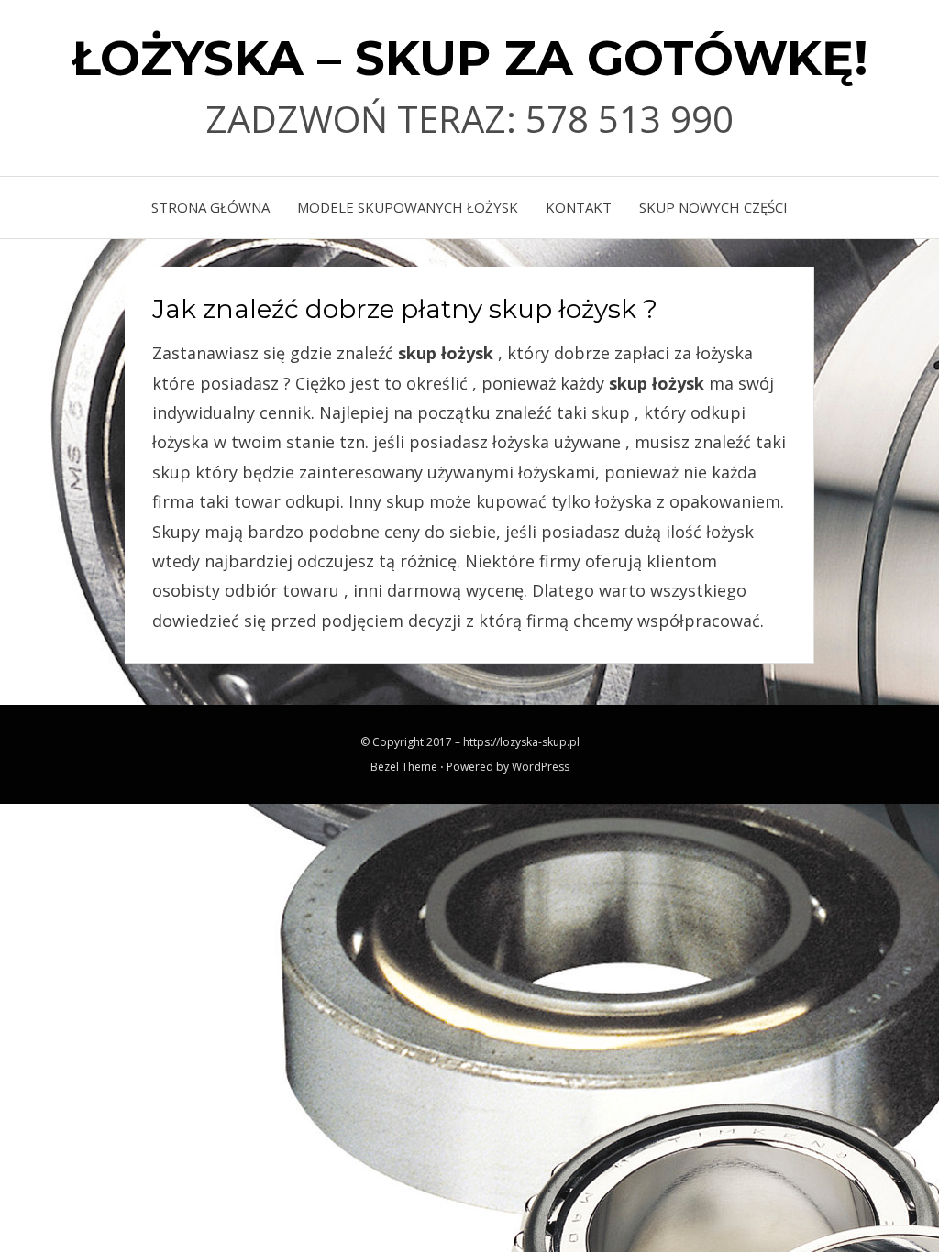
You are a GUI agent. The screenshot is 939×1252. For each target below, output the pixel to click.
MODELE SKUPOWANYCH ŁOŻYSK (407, 207)
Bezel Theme (403, 766)
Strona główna (210, 207)
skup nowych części (713, 207)
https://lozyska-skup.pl (521, 742)
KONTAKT (579, 207)
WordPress (540, 766)
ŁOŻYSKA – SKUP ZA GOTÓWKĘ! (470, 58)
